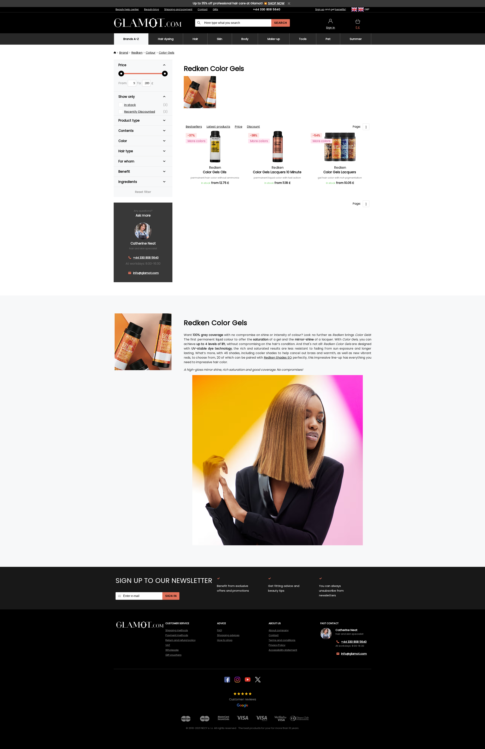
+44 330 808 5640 (266, 9)
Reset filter (143, 192)
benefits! (340, 9)
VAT (167, 645)
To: (139, 83)
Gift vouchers (173, 655)
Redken (136, 53)
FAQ (219, 630)
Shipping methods (176, 630)
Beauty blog (151, 9)
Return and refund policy (180, 640)
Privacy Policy (277, 645)
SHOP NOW (276, 3)
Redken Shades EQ (278, 357)
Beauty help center (127, 9)
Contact (202, 9)
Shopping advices (228, 635)
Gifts (215, 9)
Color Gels (166, 53)
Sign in (171, 595)
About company (279, 630)
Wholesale (172, 650)
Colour (151, 53)
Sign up (319, 9)
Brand (123, 53)
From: (123, 83)
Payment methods (176, 635)
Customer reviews (242, 699)
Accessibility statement (283, 650)
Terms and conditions (282, 640)
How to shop (224, 640)
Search (280, 22)
